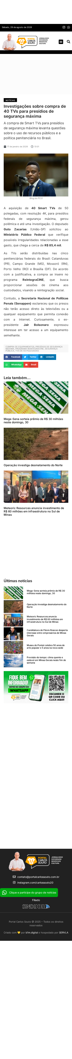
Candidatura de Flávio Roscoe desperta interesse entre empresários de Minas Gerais (47, 633)
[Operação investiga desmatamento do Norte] (13, 606)
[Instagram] (63, 27)
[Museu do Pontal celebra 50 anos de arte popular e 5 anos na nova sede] (13, 647)
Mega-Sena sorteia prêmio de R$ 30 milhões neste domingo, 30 (33, 420)
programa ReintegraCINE (29, 348)
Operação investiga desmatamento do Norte (33, 465)
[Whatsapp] (68, 27)
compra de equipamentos (20, 346)
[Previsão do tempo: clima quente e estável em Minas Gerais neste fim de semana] (13, 661)
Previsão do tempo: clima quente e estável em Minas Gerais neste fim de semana (46, 660)
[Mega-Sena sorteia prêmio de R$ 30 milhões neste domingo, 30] (13, 592)
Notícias (10, 100)
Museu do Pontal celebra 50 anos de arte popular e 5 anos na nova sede (46, 646)
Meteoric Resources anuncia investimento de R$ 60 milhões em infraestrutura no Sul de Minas (34, 511)
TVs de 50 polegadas (27, 350)
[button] (61, 42)
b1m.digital (32, 932)
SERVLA (63, 932)
